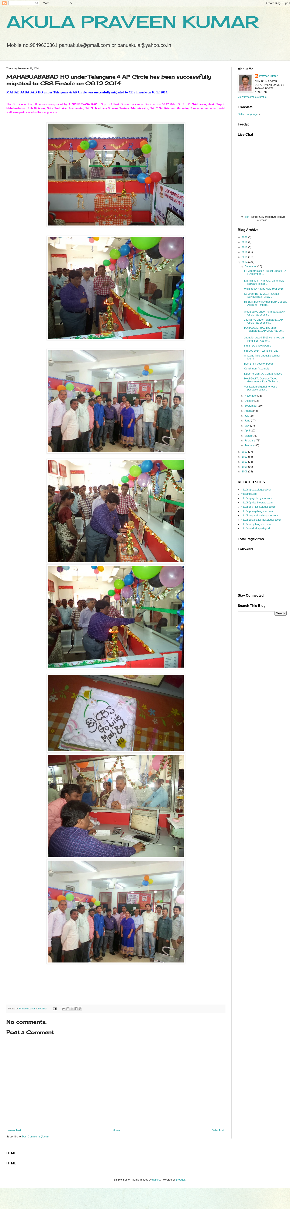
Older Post (218, 1130)
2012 (245, 456)
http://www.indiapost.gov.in (256, 528)
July (247, 415)
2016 (245, 252)
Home (116, 1130)
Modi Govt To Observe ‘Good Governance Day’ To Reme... (262, 380)
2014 (245, 262)
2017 (245, 247)
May (247, 425)
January (250, 445)
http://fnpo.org (249, 493)
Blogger (180, 1179)
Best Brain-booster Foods (258, 363)
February (250, 440)
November (251, 395)
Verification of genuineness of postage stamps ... (261, 388)
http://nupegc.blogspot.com (256, 498)
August (249, 410)
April (248, 430)
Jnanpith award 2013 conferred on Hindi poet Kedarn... (264, 339)
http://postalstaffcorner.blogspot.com (261, 519)
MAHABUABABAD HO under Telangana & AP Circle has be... (264, 329)
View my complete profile (252, 97)
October (249, 400)
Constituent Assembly (256, 368)
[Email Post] (54, 1008)
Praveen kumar (268, 76)
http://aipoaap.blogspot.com (257, 511)
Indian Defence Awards (257, 345)
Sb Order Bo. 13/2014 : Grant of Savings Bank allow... (262, 295)
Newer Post (14, 1130)
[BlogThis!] (68, 1009)
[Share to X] (72, 1009)
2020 (245, 237)
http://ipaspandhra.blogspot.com (259, 515)
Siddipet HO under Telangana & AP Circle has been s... (264, 313)
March (248, 435)
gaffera (156, 1179)
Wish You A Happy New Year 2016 (264, 288)
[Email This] (64, 1009)
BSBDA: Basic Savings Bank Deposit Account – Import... (265, 303)
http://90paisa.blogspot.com (257, 502)
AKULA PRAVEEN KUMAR (132, 21)
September (251, 405)
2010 (245, 466)
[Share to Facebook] (76, 1009)
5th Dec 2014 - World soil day (261, 350)
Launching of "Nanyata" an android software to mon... (264, 282)
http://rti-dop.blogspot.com (256, 524)
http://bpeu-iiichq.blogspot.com (258, 506)
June (248, 420)
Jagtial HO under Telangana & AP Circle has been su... (263, 321)
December (251, 266)
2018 (245, 242)
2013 (245, 451)
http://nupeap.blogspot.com (256, 489)
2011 (245, 461)
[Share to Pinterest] (80, 1009)
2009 (245, 471)
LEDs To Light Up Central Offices (263, 373)
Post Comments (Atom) (35, 1136)
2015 (245, 257)
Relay (246, 217)
